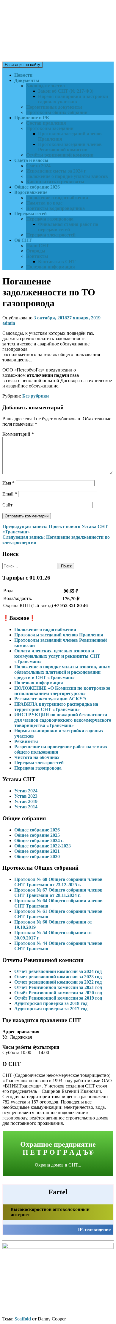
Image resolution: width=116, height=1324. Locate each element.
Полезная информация (50, 266)
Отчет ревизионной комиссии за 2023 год (58, 976)
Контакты (37, 256)
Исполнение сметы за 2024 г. (56, 170)
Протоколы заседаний (49, 128)
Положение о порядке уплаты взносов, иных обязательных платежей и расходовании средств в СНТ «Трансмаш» (62, 672)
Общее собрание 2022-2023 (42, 845)
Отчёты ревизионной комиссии (59, 154)
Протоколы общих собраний (56, 112)
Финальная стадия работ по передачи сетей (68, 227)
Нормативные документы (54, 107)
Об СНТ (23, 240)
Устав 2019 (25, 801)
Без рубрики (35, 395)
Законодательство (45, 85)
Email (9, 493)
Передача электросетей (51, 234)
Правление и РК (31, 117)
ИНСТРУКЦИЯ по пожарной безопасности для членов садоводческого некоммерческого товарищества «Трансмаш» (62, 720)
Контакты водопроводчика (55, 208)
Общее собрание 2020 (37, 856)
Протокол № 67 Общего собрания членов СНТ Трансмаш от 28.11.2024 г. (58, 892)
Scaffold (23, 1318)
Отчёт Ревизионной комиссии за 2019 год (58, 997)
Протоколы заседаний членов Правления (58, 634)
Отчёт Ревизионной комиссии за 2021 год (58, 987)
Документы (26, 80)
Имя (8, 482)
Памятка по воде (44, 202)
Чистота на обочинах (36, 757)
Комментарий (18, 434)
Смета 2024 (38, 165)
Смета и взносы (31, 160)
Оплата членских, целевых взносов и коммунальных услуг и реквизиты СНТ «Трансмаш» (57, 656)
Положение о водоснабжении (57, 197)
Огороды (36, 250)
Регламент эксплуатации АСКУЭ (50, 698)
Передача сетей (30, 213)
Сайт (7, 504)
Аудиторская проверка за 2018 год (50, 1003)
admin (8, 323)
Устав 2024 (25, 790)
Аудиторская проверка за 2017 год (50, 1008)
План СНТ (37, 245)
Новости (23, 75)
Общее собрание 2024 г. (39, 840)
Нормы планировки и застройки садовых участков (73, 99)
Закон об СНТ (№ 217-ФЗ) (65, 91)
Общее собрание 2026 (37, 186)
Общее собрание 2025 (37, 835)
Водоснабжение (30, 192)
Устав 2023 (25, 796)
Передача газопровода (49, 218)
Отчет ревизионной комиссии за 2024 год (58, 971)
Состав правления (46, 123)
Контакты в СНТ (57, 261)
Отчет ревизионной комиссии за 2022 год (58, 981)
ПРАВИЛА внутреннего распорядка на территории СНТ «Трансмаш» (56, 707)
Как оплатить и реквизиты (55, 181)
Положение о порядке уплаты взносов (67, 176)
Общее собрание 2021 (37, 851)
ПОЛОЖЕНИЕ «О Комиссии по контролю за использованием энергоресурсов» (62, 691)
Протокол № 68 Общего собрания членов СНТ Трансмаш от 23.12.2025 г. (58, 882)
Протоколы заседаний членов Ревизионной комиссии (70, 147)
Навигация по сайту (22, 64)
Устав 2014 (25, 806)
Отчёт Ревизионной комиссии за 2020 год (58, 992)
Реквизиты (26, 741)
